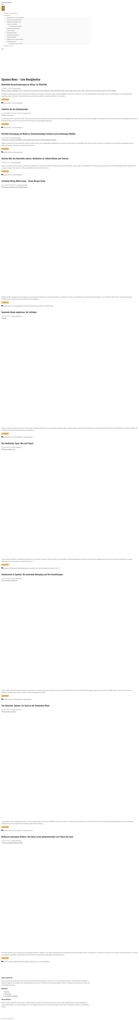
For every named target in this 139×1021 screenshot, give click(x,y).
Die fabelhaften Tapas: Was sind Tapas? (17, 443)
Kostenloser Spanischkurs (10, 13)
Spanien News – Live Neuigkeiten (15, 17)
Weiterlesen (5, 99)
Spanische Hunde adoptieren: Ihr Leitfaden (19, 312)
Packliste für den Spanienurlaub (14, 109)
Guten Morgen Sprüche (16, 26)
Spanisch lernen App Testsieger (15, 39)
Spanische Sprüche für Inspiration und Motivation (38, 306)
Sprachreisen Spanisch (13, 35)
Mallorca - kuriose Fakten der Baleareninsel (16, 961)
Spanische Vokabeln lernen (14, 22)
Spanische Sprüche (12, 24)
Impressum (7, 994)
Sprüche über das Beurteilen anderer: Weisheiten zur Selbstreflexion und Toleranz (35, 158)
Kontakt (6, 992)
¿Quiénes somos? (8, 46)
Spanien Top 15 (11, 30)
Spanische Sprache (12, 33)
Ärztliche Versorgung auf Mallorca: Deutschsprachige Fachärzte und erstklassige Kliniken (38, 133)
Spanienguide (27, 699)
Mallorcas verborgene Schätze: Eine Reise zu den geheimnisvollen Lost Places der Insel (37, 836)
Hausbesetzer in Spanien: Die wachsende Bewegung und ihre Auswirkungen (32, 574)
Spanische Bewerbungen (13, 28)
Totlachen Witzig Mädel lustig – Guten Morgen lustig (23, 180)
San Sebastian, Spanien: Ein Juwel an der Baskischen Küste (25, 705)
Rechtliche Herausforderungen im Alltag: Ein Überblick (24, 84)
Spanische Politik (11, 37)
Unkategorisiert (28, 437)
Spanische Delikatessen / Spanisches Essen (15, 568)
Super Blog (7, 15)
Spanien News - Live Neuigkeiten (13, 103)
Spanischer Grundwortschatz (14, 19)
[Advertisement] (69, 62)
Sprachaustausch (11, 41)
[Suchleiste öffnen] (2, 4)
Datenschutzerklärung (11, 996)
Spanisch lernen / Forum (16, 43)
